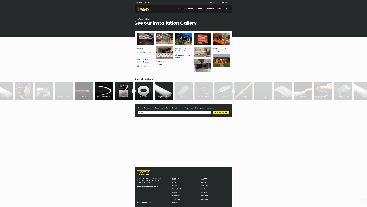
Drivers (174, 192)
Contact (220, 9)
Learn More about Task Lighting (148, 186)
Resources (223, 2)
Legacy (174, 202)
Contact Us (205, 199)
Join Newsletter (221, 112)
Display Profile (176, 189)
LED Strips (175, 182)
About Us (213, 2)
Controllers (176, 196)
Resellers (191, 9)
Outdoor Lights (177, 199)
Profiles (174, 186)
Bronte (148, 202)
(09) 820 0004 (144, 2)
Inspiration (210, 9)
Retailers (200, 9)
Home (137, 19)
